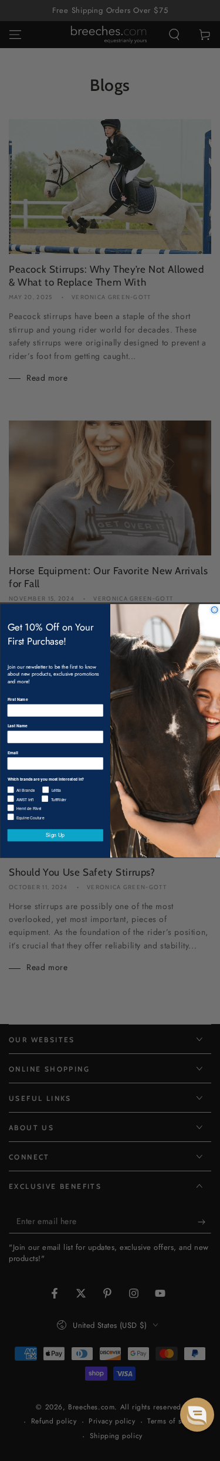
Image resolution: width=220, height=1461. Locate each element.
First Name (17, 699)
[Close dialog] (214, 609)
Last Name (17, 725)
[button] (197, 1415)
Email (12, 752)
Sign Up (55, 835)
